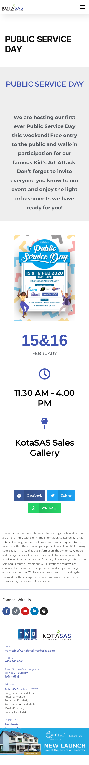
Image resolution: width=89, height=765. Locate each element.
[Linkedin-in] (34, 611)
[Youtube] (25, 611)
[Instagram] (44, 611)
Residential (12, 724)
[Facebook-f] (6, 611)
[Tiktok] (16, 611)
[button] (82, 7)
